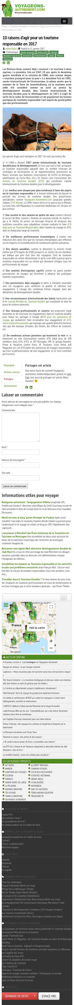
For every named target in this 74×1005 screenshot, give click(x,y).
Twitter (5, 866)
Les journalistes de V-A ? (13, 821)
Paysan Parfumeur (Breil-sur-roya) (18, 885)
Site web (6, 472)
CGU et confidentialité (13, 843)
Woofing (6, 942)
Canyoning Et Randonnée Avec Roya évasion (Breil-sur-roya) (31, 899)
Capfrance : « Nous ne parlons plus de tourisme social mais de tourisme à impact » (36, 673)
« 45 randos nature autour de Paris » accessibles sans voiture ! (29, 741)
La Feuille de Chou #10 (13, 956)
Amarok (9, 768)
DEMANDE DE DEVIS (16, 996)
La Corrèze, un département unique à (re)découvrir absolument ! (30, 688)
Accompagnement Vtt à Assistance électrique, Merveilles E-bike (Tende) (33, 904)
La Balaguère (37, 782)
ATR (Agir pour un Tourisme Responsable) (37, 225)
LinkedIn (6, 859)
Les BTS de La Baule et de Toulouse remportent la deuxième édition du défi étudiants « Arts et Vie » (35, 748)
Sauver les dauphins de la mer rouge (19, 959)
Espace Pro (7, 814)
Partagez (8, 379)
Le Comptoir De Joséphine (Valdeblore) (20, 895)
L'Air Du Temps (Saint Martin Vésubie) (19, 892)
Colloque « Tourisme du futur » (17, 970)
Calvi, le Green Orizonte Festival (17, 980)
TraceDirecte (37, 796)
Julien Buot (11, 48)
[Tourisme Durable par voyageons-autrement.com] (23, 8)
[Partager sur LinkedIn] (8, 63)
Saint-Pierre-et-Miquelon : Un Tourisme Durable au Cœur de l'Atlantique (37, 939)
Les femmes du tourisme (14, 963)
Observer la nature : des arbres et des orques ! (22, 736)
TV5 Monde (17, 202)
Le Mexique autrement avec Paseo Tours (20, 732)
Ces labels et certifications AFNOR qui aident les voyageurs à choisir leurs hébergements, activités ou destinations (34, 699)
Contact (6, 840)
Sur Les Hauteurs (39, 789)
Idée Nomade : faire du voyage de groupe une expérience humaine (31, 693)
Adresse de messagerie (13, 460)
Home (5, 26)
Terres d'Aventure (14, 796)
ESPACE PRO (49, 996)
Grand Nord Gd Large (15, 782)
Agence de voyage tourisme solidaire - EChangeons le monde (31, 973)
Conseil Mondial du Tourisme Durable (26, 301)
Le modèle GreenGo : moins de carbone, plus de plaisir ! (26, 754)
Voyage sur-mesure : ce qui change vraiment (21, 666)
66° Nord (9, 765)
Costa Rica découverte (41, 772)
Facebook (6, 863)
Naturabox (36, 785)
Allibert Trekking (39, 765)
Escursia (9, 775)
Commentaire (8, 410)
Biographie (9, 365)
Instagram (7, 870)
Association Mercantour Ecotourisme (20, 932)
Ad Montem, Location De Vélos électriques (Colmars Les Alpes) (32, 916)
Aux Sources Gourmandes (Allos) (18, 913)
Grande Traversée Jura (12, 935)
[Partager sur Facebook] (4, 63)
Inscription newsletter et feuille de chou (21, 837)
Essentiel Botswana (40, 775)
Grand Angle (37, 778)
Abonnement (10, 385)
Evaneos (9, 778)
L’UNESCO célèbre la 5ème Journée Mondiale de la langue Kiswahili (31, 706)
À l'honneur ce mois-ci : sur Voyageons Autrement (30, 662)
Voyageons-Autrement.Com (38, 199)
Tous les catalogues (12, 882)
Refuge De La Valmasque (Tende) (18, 889)
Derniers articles (12, 372)
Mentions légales (10, 847)
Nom (5, 447)
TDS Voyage (10, 792)
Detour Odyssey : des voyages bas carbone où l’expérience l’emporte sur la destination (34, 725)
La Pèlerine (10, 785)
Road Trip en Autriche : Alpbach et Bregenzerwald (26, 946)
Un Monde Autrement (15, 799)
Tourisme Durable (18, 26)
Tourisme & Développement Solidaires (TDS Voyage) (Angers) (32, 909)
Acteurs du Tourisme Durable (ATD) (23, 181)
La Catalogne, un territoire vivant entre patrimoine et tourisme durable (36, 928)
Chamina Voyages (39, 768)
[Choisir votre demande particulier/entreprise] (35, 996)
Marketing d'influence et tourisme (18, 976)
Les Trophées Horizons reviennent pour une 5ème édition (27, 719)
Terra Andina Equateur (42, 792)
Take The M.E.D (9, 966)
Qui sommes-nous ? (11, 818)
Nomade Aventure (13, 789)
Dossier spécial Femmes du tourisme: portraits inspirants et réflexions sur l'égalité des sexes (36, 951)
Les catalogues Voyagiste (17, 761)
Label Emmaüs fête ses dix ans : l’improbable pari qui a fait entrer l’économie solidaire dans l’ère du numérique (35, 712)
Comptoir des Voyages (15, 772)
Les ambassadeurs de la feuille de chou (21, 824)
